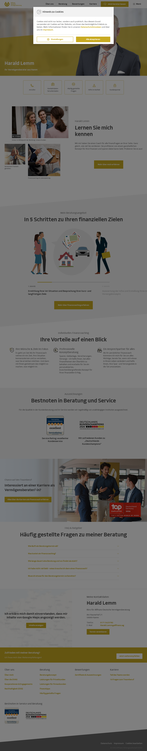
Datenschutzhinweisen (91, 27)
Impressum (48, 29)
